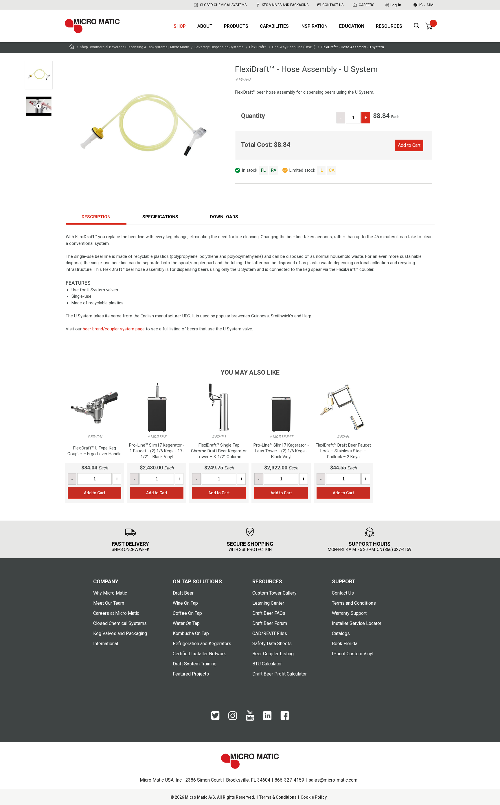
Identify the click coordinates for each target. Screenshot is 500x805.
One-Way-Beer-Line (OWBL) (293, 47)
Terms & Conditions (278, 797)
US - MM (426, 5)
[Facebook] (284, 718)
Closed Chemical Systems (223, 5)
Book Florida (344, 643)
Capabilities (274, 26)
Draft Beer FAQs (268, 613)
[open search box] (416, 26)
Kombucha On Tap (191, 633)
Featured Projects (191, 674)
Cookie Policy (314, 797)
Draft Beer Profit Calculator (279, 674)
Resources (389, 26)
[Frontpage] (72, 47)
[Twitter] (215, 718)
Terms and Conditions (354, 603)
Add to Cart (409, 145)
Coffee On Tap (187, 613)
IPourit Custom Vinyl (352, 653)
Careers (366, 5)
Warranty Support (349, 613)
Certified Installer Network (199, 653)
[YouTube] (250, 719)
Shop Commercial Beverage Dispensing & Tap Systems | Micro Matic (134, 47)
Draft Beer (183, 593)
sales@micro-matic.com (332, 780)
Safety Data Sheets (272, 643)
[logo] (92, 26)
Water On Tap (186, 623)
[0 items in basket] (428, 26)
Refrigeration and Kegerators (202, 643)
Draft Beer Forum (269, 623)
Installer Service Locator (356, 623)
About (204, 26)
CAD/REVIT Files (269, 633)
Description (96, 216)
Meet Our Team (108, 603)
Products (236, 26)
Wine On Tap (185, 603)
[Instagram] (232, 718)
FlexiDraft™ (257, 47)
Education (351, 26)
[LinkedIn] (267, 718)
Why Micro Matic (110, 593)
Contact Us (332, 5)
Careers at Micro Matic (116, 613)
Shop (180, 26)
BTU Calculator (267, 664)
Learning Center (268, 603)
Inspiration (314, 26)
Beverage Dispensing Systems (219, 47)
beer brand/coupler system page (114, 329)
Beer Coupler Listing (273, 653)
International (105, 643)
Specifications (160, 216)
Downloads (224, 216)
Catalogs (341, 633)
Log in (395, 5)
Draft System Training (194, 664)
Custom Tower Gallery (274, 593)
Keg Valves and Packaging (285, 5)
